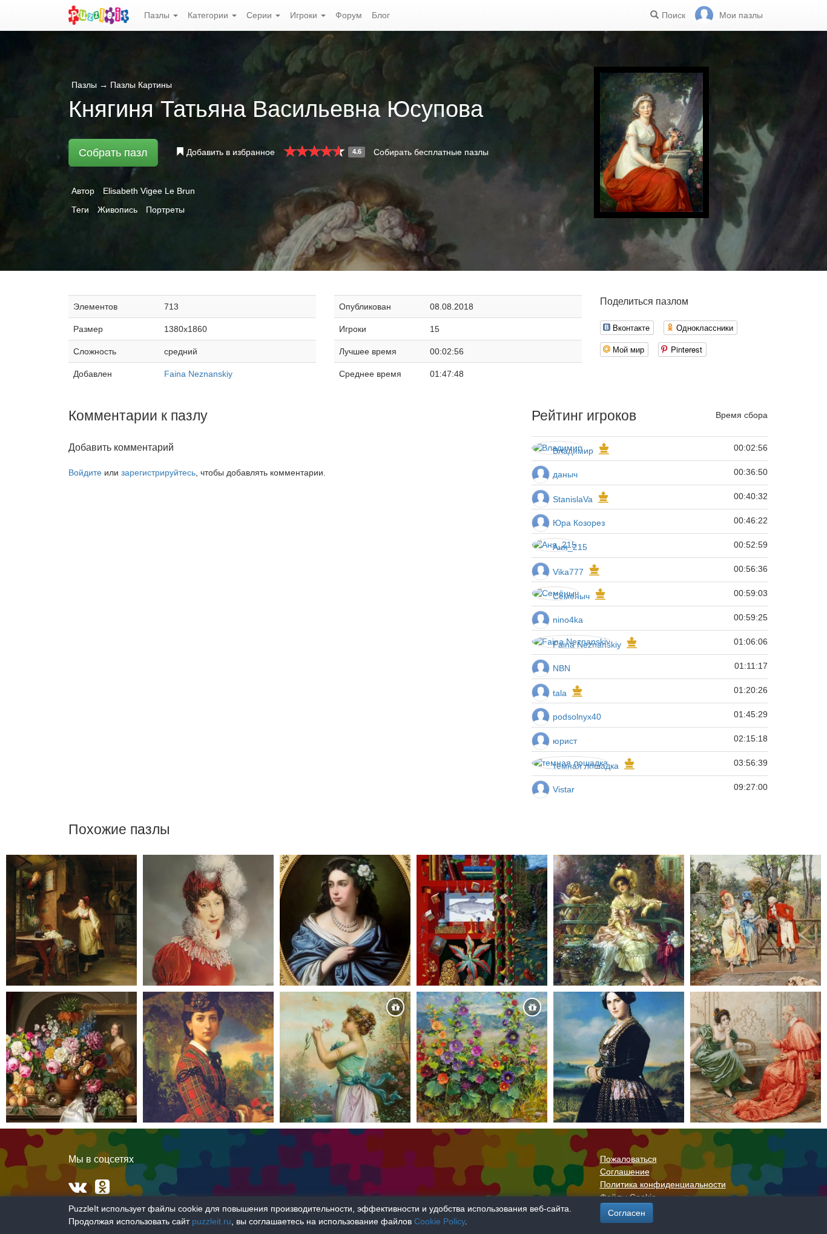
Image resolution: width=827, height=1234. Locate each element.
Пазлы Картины (141, 85)
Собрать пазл (113, 153)
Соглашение (625, 1171)
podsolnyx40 (577, 716)
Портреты (165, 209)
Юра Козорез (579, 523)
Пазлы (158, 15)
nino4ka (568, 620)
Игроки (305, 15)
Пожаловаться (628, 1159)
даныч (565, 474)
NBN (561, 668)
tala (560, 693)
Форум (348, 15)
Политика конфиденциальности (663, 1184)
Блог (381, 15)
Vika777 (568, 572)
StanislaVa (573, 499)
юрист (565, 741)
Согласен (626, 1213)
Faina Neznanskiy (198, 374)
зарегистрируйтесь (158, 472)
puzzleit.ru (211, 1221)
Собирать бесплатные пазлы (431, 152)
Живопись (117, 209)
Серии (260, 15)
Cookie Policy (439, 1221)
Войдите (85, 472)
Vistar (564, 789)
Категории (209, 15)
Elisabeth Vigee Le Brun (149, 191)
